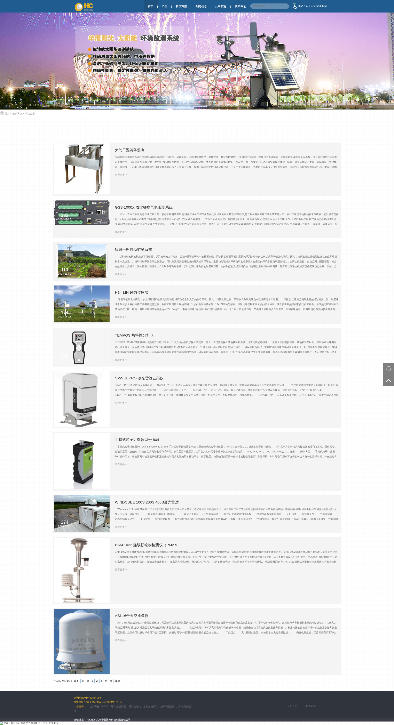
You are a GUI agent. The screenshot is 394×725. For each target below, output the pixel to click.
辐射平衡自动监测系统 (133, 250)
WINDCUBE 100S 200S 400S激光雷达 (147, 502)
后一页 (108, 680)
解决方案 (181, 6)
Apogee (91, 719)
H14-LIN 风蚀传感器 (131, 292)
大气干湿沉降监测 (129, 150)
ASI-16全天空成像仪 (131, 616)
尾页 (117, 680)
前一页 (85, 680)
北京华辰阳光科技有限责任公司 (113, 719)
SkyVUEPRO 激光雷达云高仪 (139, 378)
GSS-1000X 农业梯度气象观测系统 (144, 207)
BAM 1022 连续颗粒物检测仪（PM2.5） (148, 545)
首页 (150, 6)
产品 (164, 6)
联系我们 (240, 6)
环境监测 (30, 113)
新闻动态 (201, 6)
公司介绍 (292, 706)
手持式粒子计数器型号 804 (137, 440)
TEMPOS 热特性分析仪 (134, 335)
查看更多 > (121, 174)
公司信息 (221, 6)
